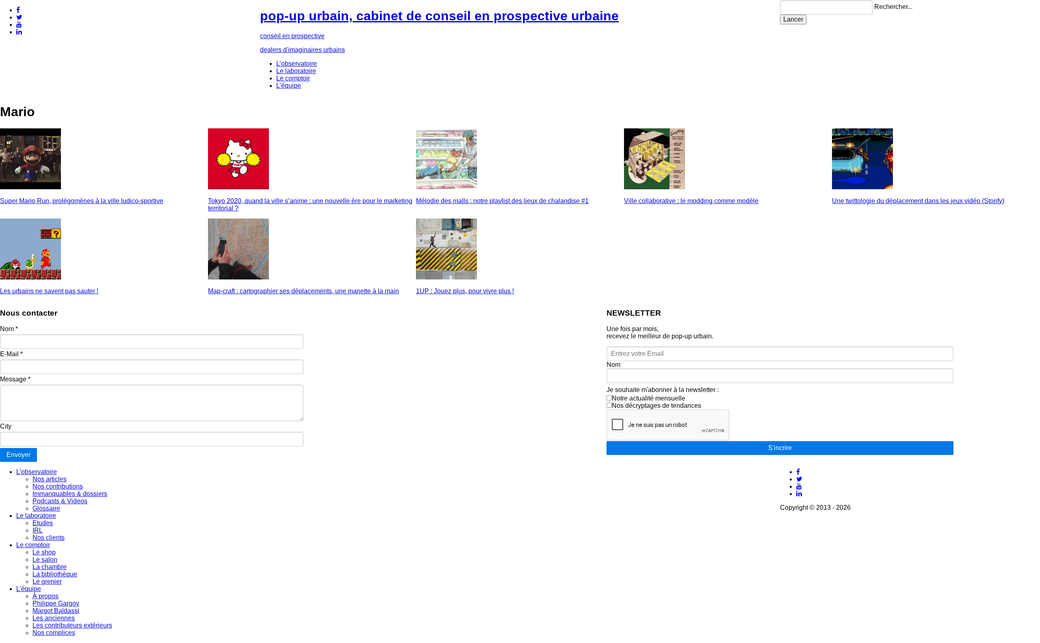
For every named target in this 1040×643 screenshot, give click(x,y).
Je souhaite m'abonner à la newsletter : (663, 389)
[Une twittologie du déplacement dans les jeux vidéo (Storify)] (862, 187)
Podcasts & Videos (59, 501)
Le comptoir (293, 78)
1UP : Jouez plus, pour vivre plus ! (465, 291)
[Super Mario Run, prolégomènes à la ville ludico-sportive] (30, 187)
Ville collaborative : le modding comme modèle (691, 200)
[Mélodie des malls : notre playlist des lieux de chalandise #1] (446, 187)
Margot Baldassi (55, 610)
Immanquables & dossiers (69, 493)
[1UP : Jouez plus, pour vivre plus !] (446, 277)
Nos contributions (57, 486)
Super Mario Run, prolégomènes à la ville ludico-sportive (81, 200)
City (5, 426)
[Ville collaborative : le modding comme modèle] (654, 187)
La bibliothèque (54, 574)
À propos (45, 596)
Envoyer (18, 454)
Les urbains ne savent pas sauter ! (49, 291)
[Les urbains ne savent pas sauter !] (30, 277)
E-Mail (11, 354)
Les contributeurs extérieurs (72, 625)
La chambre (49, 566)
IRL (37, 530)
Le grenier (47, 581)
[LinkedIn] (19, 31)
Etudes (42, 523)
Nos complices (53, 632)
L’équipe (288, 85)
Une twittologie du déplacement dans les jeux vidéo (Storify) (918, 200)
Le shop (44, 552)
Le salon (44, 559)
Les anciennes (53, 618)
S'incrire (780, 447)
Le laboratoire (296, 70)
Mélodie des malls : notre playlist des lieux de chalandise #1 (502, 200)
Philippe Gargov (55, 603)
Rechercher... (893, 6)
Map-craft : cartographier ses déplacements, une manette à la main (303, 291)
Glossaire (46, 508)
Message (15, 379)
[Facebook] (18, 9)
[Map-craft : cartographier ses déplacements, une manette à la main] (238, 277)
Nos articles (49, 479)
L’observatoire (296, 63)
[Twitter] (19, 17)
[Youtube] (19, 24)
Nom (9, 328)
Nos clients (48, 537)
